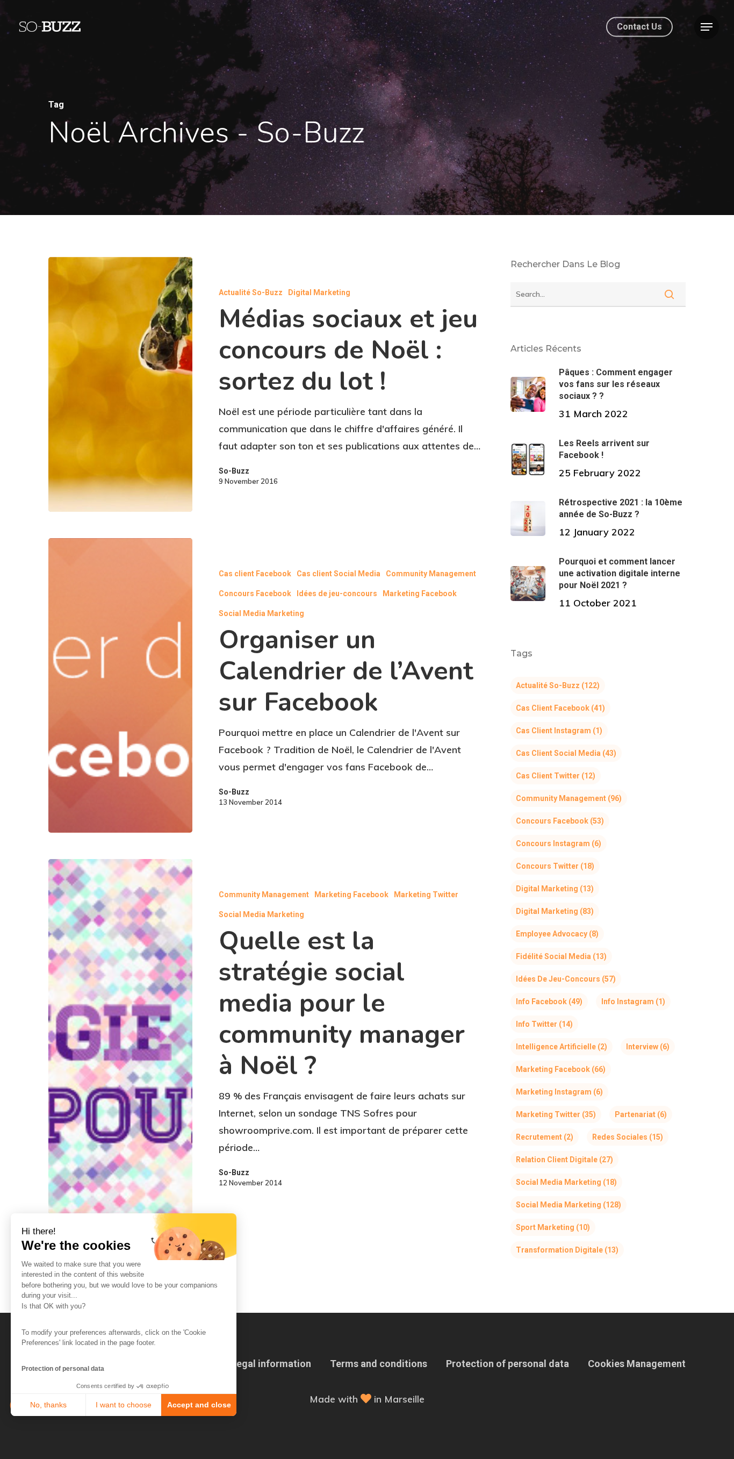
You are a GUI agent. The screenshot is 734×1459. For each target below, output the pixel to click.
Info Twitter (544, 1024)
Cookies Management (637, 1363)
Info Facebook (549, 1001)
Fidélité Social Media (561, 956)
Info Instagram (633, 1001)
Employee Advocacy (557, 933)
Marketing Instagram (559, 1092)
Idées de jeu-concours (337, 593)
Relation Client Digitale (564, 1159)
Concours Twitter (555, 866)
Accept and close (199, 1404)
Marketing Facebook (420, 593)
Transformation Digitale (567, 1250)
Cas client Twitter (555, 775)
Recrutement (544, 1137)
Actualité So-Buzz (251, 292)
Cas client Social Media (338, 573)
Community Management (431, 573)
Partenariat (641, 1114)
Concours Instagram (558, 843)
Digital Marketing (319, 292)
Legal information (271, 1363)
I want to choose (124, 1404)
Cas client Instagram (559, 730)
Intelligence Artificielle (561, 1046)
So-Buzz (234, 471)
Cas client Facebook (255, 573)
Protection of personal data (62, 1368)
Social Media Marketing (261, 613)
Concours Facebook (255, 593)
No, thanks (48, 1404)
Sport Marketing (553, 1227)
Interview (648, 1046)
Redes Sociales (627, 1137)
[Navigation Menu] (706, 27)
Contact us (639, 27)
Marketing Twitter (426, 894)
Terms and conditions (378, 1363)
